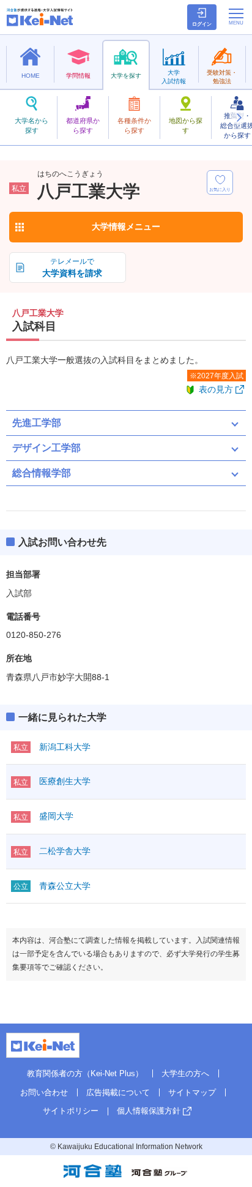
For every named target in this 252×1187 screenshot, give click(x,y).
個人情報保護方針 (148, 1110)
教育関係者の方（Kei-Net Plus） (85, 1073)
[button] (238, 117)
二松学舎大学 (65, 851)
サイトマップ (192, 1092)
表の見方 (216, 389)
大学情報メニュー (126, 226)
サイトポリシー (70, 1110)
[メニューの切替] (236, 16)
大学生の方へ (185, 1073)
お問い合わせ (44, 1092)
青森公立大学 (65, 886)
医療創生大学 (65, 781)
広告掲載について (118, 1092)
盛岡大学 (56, 816)
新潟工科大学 (65, 747)
